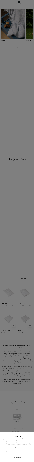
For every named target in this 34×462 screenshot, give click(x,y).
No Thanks (17, 457)
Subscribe (26, 452)
